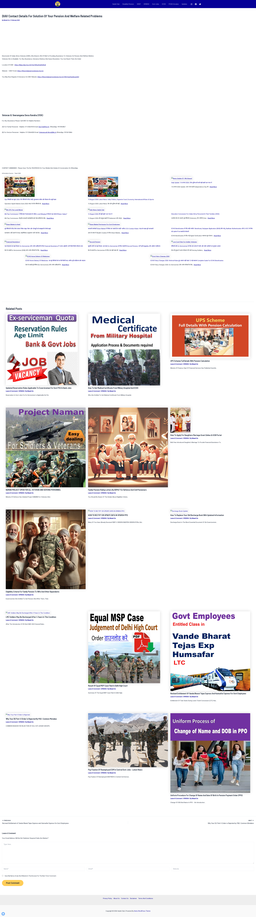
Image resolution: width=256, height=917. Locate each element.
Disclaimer (133, 898)
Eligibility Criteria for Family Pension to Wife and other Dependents (32, 591)
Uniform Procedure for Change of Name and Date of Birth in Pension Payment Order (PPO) (206, 795)
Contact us (124, 898)
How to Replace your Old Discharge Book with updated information (197, 515)
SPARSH (146, 4)
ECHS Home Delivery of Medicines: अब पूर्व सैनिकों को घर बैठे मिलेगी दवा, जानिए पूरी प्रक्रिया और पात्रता (55, 260)
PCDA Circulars (174, 4)
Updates (184, 4)
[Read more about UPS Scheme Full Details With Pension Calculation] (210, 336)
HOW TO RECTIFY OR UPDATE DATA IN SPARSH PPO (108, 515)
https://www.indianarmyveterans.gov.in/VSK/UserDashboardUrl (58, 77)
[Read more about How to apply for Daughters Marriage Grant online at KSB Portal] (180, 420)
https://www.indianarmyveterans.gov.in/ (30, 71)
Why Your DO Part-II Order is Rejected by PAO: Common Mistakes (31, 719)
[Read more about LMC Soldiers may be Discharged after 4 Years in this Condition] (28, 613)
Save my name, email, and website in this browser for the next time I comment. (30, 876)
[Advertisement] (62, 38)
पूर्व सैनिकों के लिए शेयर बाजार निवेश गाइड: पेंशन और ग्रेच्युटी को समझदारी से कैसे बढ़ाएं (28, 229)
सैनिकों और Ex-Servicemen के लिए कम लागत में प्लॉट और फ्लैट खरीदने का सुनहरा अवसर (196, 246)
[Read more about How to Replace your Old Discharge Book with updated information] (179, 511)
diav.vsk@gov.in (43, 127)
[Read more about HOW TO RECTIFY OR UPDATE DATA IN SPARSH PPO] (106, 511)
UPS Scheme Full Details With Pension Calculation (190, 361)
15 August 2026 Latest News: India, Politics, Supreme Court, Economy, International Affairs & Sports (121, 199)
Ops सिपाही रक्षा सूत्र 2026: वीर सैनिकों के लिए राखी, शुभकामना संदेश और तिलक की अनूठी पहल (30, 199)
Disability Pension (128, 4)
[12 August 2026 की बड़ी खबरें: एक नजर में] (96, 209)
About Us (117, 898)
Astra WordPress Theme (142, 911)
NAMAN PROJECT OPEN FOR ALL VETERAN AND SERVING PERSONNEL (33, 490)
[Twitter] (200, 4)
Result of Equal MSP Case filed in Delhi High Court (108, 685)
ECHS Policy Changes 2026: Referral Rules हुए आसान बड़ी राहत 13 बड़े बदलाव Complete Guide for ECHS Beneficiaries (186, 260)
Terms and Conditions (145, 898)
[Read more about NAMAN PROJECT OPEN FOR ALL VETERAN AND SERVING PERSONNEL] (46, 447)
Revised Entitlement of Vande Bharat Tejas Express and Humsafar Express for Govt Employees (208, 693)
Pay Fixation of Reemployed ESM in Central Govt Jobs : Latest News (115, 769)
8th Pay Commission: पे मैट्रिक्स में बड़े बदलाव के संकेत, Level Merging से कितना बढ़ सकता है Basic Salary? (36, 214)
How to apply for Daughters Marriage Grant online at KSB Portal (196, 435)
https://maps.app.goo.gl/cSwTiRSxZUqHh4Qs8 (30, 65)
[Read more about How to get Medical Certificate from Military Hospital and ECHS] (124, 349)
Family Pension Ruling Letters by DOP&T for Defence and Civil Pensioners (117, 490)
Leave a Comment (12, 391)
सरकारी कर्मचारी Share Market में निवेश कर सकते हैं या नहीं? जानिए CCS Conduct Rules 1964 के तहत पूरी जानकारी (120, 229)
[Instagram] (191, 4)
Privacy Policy (107, 898)
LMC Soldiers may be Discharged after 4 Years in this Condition (31, 617)
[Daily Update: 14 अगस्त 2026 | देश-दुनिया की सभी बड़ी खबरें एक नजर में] (181, 178)
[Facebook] (196, 4)
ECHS (164, 4)
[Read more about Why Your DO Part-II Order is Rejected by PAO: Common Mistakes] (18, 715)
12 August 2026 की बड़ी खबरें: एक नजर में (100, 214)
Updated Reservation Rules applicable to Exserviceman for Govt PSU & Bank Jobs (38, 388)
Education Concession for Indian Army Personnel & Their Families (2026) (195, 214)
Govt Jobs (155, 4)
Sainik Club (116, 4)
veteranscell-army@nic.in (47, 132)
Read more (45, 204)
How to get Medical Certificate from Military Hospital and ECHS (113, 388)
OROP (139, 4)
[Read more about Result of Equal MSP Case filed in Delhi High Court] (124, 647)
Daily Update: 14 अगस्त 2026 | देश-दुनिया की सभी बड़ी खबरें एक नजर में (191, 183)
